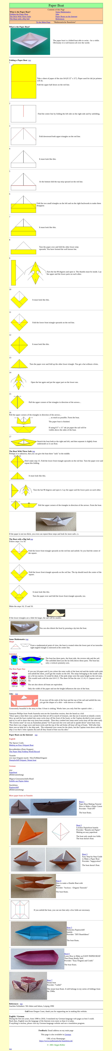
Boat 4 (58, 881)
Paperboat (13, 772)
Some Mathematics (63, 12)
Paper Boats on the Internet (66, 16)
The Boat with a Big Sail (20, 19)
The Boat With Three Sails (20, 16)
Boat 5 (69, 927)
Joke (57, 14)
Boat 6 (67, 954)
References (60, 19)
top (29, 60)
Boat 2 (79, 825)
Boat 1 (81, 802)
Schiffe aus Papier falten (19, 781)
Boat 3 (84, 854)
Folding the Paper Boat (19, 14)
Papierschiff (14, 787)
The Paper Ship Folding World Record (24, 751)
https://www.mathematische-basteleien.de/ (56, 1041)
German (68, 1034)
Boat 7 (49, 980)
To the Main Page (43, 22)
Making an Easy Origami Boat (21, 745)
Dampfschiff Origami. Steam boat (22, 760)
